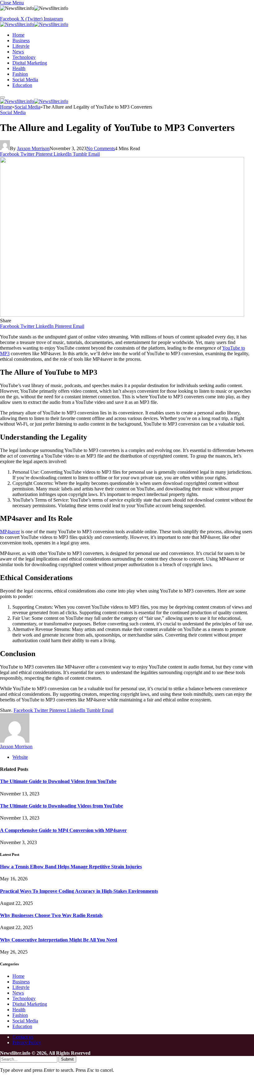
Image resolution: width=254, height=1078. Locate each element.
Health (18, 68)
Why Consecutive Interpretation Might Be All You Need (58, 939)
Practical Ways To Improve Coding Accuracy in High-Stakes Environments (79, 891)
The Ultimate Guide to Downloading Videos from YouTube (61, 805)
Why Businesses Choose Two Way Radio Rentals (51, 915)
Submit (67, 1059)
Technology (24, 57)
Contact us (22, 1037)
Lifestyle (20, 46)
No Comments (100, 148)
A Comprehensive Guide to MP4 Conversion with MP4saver (63, 830)
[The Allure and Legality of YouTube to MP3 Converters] (122, 315)
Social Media (25, 79)
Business (21, 40)
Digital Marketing (29, 62)
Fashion (20, 74)
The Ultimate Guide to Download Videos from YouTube (58, 781)
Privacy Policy (26, 1042)
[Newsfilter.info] (34, 24)
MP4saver (10, 531)
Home (18, 35)
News (18, 51)
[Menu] (2, 97)
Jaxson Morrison (33, 148)
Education (22, 85)
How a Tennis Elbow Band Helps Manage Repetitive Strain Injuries (71, 866)
